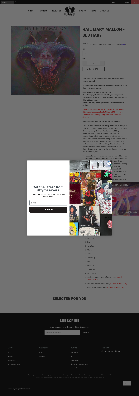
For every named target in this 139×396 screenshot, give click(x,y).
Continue (48, 209)
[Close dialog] (109, 163)
